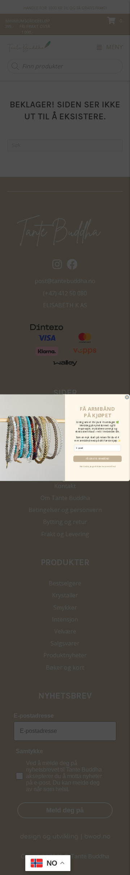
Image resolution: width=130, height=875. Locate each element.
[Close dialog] (127, 397)
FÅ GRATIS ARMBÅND (97, 458)
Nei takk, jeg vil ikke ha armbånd (97, 466)
